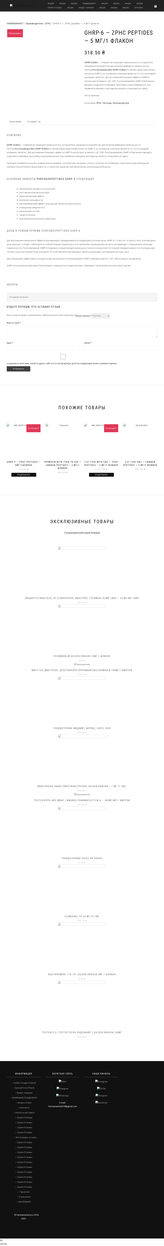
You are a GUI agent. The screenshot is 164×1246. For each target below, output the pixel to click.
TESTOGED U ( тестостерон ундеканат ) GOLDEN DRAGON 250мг (82, 1032)
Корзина (138, 8)
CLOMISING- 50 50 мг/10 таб (82, 916)
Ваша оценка (84, 315)
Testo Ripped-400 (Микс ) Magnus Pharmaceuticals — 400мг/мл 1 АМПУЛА (82, 800)
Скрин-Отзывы (55, 8)
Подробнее (23, 475)
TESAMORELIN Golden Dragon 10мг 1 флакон (82, 656)
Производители (34, 23)
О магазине (25, 1196)
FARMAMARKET (89, 4)
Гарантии (24, 1191)
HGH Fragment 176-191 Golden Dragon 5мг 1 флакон (82, 974)
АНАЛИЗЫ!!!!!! (24, 1201)
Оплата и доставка (24, 1112)
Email (88, 342)
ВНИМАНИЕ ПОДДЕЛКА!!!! (24, 1097)
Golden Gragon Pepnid (24, 1082)
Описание (15, 122)
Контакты (25, 1107)
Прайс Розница (24, 1117)
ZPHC (48, 23)
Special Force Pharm (24, 1087)
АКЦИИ (51, 4)
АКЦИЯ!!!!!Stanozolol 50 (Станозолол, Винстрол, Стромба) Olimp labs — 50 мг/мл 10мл (82, 598)
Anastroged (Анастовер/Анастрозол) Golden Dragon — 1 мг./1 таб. (82, 786)
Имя (10, 342)
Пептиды (107, 103)
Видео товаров (86, 8)
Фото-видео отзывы (26, 1137)
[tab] (16, 122)
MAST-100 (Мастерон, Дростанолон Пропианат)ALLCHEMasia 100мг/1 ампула (82, 670)
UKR (2, 1243)
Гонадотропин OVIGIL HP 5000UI (82, 858)
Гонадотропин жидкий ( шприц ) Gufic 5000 (82, 728)
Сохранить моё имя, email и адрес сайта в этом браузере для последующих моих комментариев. (62, 363)
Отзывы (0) (34, 122)
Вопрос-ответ (25, 1102)
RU (1, 1240)
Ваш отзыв (14, 322)
